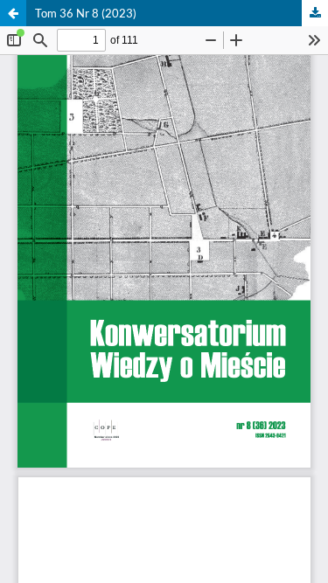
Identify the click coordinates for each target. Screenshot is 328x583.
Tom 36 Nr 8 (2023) (85, 13)
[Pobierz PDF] (315, 13)
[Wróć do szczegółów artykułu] (13, 13)
